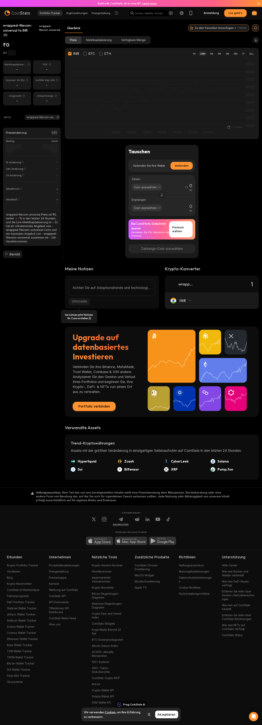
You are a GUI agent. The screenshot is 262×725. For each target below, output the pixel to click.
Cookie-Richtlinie (189, 587)
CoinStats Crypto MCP (106, 678)
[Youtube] (158, 521)
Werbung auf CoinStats (63, 589)
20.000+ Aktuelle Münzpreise (103, 653)
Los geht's (235, 13)
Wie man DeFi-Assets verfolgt (235, 583)
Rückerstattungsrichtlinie (194, 593)
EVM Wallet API (101, 702)
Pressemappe (58, 577)
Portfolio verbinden (94, 406)
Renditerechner (102, 571)
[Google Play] (162, 541)
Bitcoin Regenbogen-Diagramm (105, 595)
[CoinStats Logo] (17, 13)
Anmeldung (211, 13)
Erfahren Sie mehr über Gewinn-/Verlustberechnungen (238, 595)
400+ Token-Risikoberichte (101, 669)
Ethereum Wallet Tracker (22, 639)
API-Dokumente (59, 602)
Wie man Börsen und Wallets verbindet (235, 573)
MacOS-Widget (144, 575)
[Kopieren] (57, 117)
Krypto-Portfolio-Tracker (22, 565)
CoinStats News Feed (62, 618)
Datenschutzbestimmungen (195, 579)
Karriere (54, 583)
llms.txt (96, 684)
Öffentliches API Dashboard (59, 610)
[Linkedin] (147, 521)
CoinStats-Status (232, 635)
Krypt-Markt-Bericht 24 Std (106, 631)
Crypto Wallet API (103, 690)
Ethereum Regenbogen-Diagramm (107, 605)
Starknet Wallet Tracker (22, 608)
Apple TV (141, 587)
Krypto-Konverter (103, 587)
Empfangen (139, 199)
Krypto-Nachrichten (19, 583)
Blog (10, 577)
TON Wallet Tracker (19, 651)
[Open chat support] (253, 716)
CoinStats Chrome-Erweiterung (146, 567)
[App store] (99, 541)
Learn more (149, 3)
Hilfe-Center (229, 565)
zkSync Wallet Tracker (21, 614)
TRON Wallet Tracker (20, 657)
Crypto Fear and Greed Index (106, 615)
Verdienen (13, 571)
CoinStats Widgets (103, 623)
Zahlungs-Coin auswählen (162, 249)
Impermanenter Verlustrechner (101, 579)
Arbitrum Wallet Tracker (21, 620)
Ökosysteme (15, 681)
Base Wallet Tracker (19, 645)
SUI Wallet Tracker (18, 669)
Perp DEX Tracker (18, 675)
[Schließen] (256, 3)
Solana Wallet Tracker (21, 626)
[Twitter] (93, 521)
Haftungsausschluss (191, 565)
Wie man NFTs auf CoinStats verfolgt (233, 627)
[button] (57, 117)
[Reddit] (137, 521)
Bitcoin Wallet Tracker (21, 663)
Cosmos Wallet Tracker (21, 632)
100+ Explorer (101, 661)
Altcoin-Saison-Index (105, 645)
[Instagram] (104, 521)
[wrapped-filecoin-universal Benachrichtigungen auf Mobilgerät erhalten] (255, 28)
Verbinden (182, 165)
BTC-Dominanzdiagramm (107, 639)
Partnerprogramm (18, 596)
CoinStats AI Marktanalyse (23, 589)
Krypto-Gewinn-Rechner (107, 565)
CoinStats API (57, 596)
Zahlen (136, 179)
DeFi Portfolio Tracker (21, 602)
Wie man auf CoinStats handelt (236, 607)
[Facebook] (168, 521)
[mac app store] (131, 541)
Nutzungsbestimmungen (194, 571)
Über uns (54, 624)
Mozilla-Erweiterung (147, 581)
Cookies (110, 712)
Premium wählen (178, 229)
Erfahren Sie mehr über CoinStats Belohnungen (236, 617)
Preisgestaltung (58, 571)
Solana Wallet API (103, 696)
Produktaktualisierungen (64, 565)
